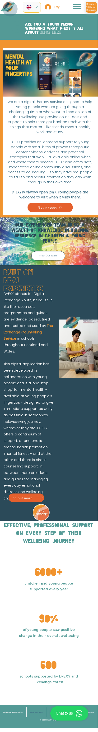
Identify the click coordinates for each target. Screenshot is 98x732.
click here (50, 32)
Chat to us (64, 713)
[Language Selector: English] (32, 7)
